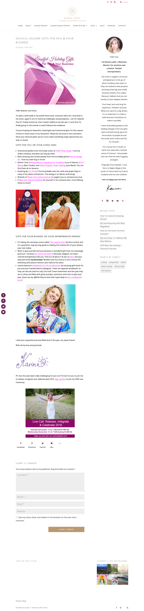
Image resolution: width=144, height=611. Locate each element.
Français (111, 26)
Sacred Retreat (41, 26)
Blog (102, 26)
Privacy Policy (21, 601)
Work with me (79, 26)
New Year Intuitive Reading (30, 180)
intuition (123, 262)
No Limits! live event (43, 254)
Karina (20, 47)
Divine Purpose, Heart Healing (52, 165)
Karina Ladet (25, 608)
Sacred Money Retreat (60, 26)
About (28, 26)
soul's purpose (106, 271)
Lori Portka (33, 171)
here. (72, 257)
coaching (104, 262)
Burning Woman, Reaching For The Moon (46, 162)
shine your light (119, 266)
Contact (122, 26)
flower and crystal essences (39, 177)
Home (20, 26)
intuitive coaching (106, 266)
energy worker (114, 262)
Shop (93, 26)
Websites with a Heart (39, 608)
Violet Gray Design (64, 151)
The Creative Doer (57, 242)
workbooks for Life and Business (46, 265)
